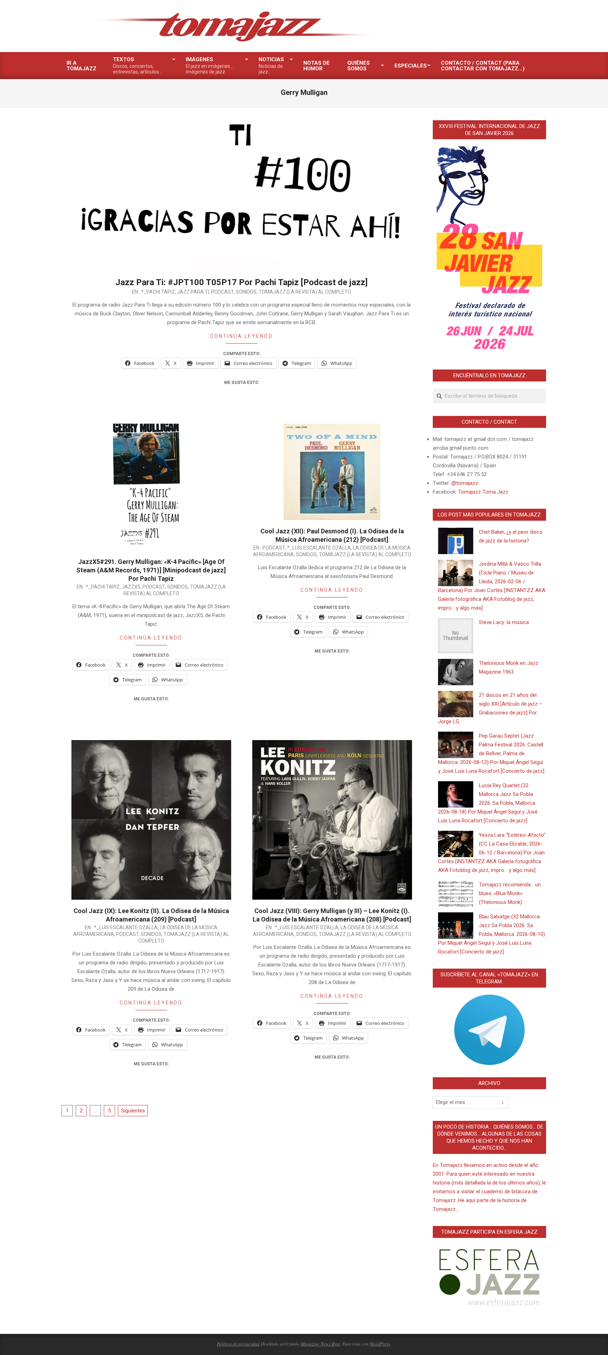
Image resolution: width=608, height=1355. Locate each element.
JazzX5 (131, 587)
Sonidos (246, 292)
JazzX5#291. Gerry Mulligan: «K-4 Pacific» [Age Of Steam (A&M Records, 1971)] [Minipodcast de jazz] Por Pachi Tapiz (151, 570)
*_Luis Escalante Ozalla (319, 548)
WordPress (380, 1344)
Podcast (222, 292)
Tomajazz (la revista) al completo (305, 292)
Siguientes (133, 1110)
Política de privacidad (238, 1344)
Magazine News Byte (320, 1344)
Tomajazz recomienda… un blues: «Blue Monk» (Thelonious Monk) (510, 893)
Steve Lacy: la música (504, 622)
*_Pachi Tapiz (158, 292)
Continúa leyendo (241, 336)
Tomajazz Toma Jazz (483, 492)
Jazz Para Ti (193, 292)
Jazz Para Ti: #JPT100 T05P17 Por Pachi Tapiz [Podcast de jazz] (241, 282)
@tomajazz (464, 483)
